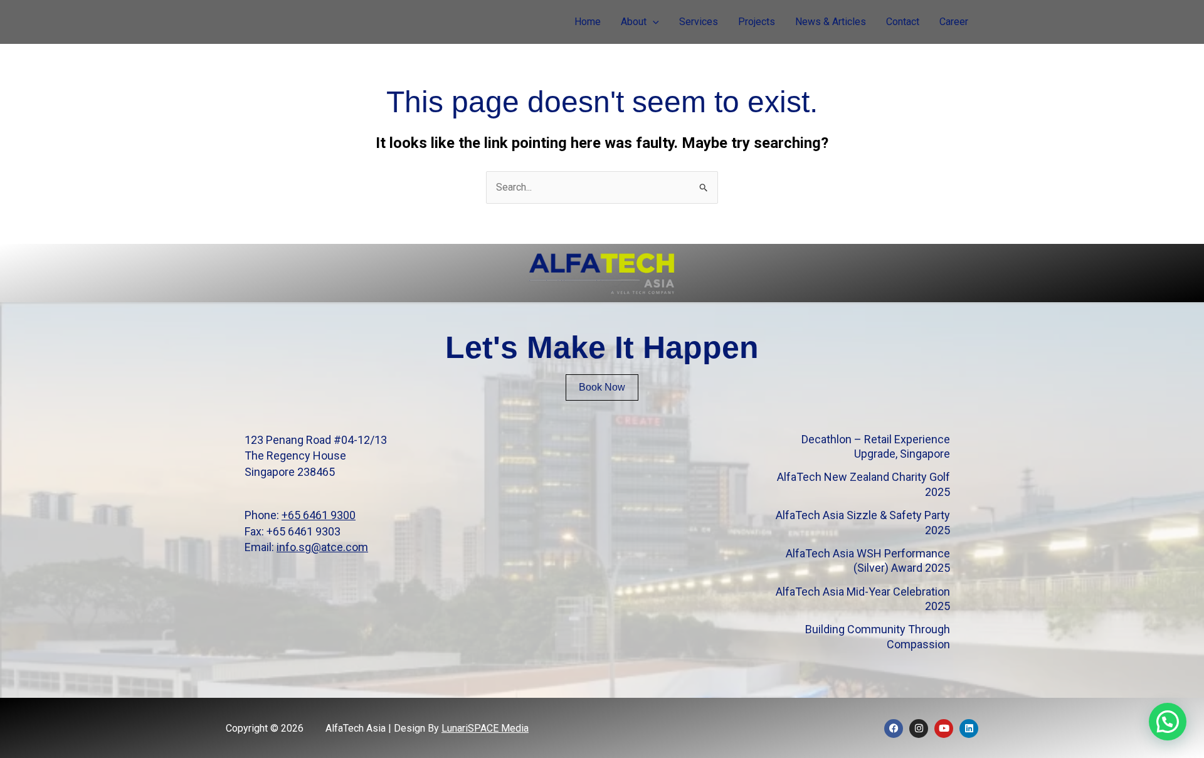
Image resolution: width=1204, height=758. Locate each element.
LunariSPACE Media (485, 728)
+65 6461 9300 (319, 515)
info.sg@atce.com (322, 547)
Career (953, 22)
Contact (902, 22)
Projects (756, 22)
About (634, 22)
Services (698, 22)
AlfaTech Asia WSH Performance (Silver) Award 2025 (868, 560)
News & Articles (830, 22)
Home (587, 22)
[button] (653, 22)
